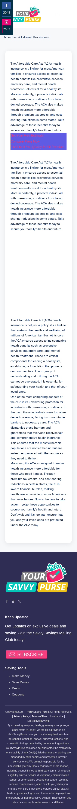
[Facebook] (7, 601)
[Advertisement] (38, 277)
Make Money (21, 676)
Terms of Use (39, 716)
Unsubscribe (56, 716)
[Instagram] (13, 601)
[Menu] (57, 14)
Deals (16, 688)
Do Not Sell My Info (38, 720)
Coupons (18, 694)
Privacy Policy (21, 716)
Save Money (20, 682)
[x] (19, 601)
